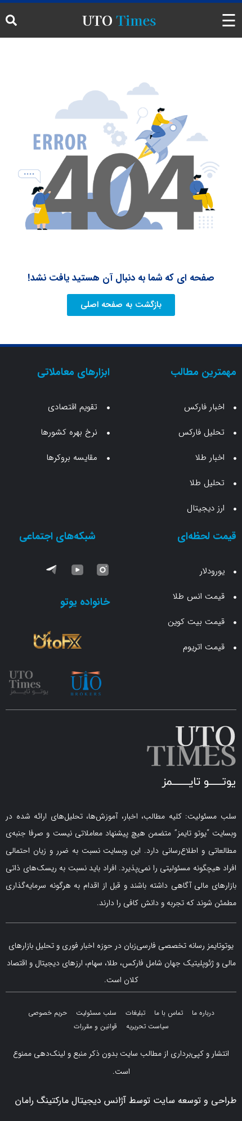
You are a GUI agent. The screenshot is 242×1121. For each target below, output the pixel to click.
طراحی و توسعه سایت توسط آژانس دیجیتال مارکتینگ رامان (125, 1100)
